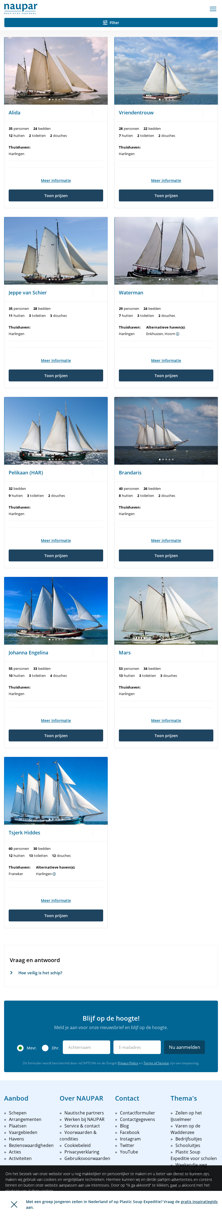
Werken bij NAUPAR (84, 1119)
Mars (125, 652)
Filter (114, 22)
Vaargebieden (23, 1132)
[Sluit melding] (14, 1204)
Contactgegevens (137, 1119)
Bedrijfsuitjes (188, 1139)
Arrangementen (25, 1119)
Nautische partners (84, 1113)
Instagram (130, 1139)
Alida (14, 112)
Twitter (127, 1145)
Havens (16, 1139)
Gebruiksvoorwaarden (87, 1158)
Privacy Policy (128, 1063)
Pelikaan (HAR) (26, 472)
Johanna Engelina (28, 652)
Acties (15, 1152)
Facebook (129, 1132)
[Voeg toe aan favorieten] (99, 112)
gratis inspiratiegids (199, 1201)
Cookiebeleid (77, 1145)
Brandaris (130, 472)
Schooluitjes (187, 1145)
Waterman (131, 292)
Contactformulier (137, 1113)
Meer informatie (56, 180)
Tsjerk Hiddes (24, 832)
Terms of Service (156, 1063)
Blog (124, 1126)
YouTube (129, 1152)
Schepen (18, 1113)
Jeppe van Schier (28, 292)
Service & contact (82, 1126)
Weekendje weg (191, 1165)
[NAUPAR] (20, 9)
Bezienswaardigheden (31, 1145)
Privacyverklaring (81, 1152)
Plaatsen (18, 1126)
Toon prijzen (56, 195)
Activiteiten (20, 1158)
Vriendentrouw (136, 112)
